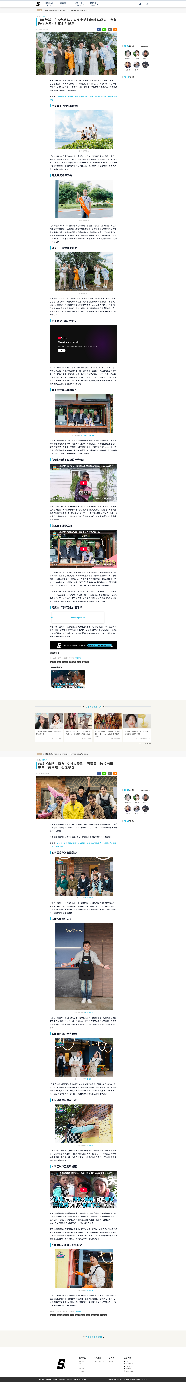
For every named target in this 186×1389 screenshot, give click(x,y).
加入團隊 (83, 1379)
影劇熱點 (44, 16)
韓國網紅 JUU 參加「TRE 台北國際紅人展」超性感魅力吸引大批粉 (78, 732)
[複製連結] (110, 29)
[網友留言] (115, 29)
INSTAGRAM (130, 1371)
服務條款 (69, 1379)
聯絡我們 (48, 1379)
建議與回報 (62, 1379)
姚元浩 (60, 1315)
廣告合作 (55, 1379)
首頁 (38, 16)
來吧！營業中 (89, 898)
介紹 (88, 1315)
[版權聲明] (78, 658)
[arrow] (38, 4)
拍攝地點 (72, 662)
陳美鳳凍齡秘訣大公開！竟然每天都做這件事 (48, 732)
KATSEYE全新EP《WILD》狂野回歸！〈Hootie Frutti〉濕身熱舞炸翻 (107, 733)
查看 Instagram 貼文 (78, 617)
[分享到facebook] (99, 29)
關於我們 (41, 1379)
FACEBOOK (129, 1364)
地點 (78, 662)
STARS (93, 4)
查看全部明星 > (145, 46)
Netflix (53, 662)
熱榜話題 (81, 1371)
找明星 (111, 1361)
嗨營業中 (85, 662)
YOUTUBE (129, 1369)
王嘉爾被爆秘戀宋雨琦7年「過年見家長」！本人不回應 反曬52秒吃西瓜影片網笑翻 (67, 10)
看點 (59, 662)
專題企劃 (81, 1369)
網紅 (80, 1364)
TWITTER (129, 1366)
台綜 (72, 1315)
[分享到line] (104, 29)
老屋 (82, 1315)
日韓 (80, 1366)
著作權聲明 (77, 1379)
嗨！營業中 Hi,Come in (87, 435)
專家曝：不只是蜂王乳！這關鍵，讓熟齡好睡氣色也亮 (137, 732)
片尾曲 (65, 662)
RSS (127, 1361)
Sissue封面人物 (99, 1361)
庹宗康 (66, 1315)
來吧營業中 (95, 1315)
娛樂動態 (81, 1361)
